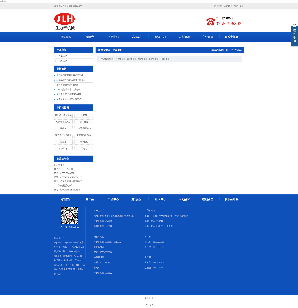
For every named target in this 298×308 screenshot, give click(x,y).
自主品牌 (62, 56)
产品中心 (113, 36)
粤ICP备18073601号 (63, 256)
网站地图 (228, 6)
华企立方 (79, 260)
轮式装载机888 (84, 135)
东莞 (59, 274)
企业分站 (218, 6)
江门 (78, 265)
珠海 (61, 269)
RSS (236, 6)
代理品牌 (62, 61)
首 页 (228, 50)
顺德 (79, 269)
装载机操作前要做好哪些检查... (70, 80)
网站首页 (66, 36)
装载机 (84, 115)
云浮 (70, 269)
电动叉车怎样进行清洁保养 (68, 94)
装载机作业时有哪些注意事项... (70, 75)
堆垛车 (63, 142)
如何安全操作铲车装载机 (67, 85)
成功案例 (136, 36)
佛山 (56, 269)
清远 (65, 269)
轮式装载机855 (84, 128)
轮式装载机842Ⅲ (63, 135)
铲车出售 (84, 122)
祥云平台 (58, 260)
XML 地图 (149, 298)
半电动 (84, 148)
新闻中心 (160, 36)
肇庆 (75, 269)
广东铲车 (63, 148)
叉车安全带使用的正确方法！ (69, 99)
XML (242, 6)
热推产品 (58, 265)
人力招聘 (184, 36)
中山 (83, 265)
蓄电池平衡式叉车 (63, 115)
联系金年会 (231, 36)
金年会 (3, 1)
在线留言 (207, 36)
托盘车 (63, 128)
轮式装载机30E (63, 122)
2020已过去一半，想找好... (68, 89)
